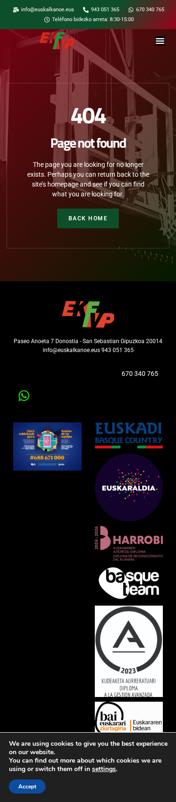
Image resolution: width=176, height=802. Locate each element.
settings (104, 769)
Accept (27, 786)
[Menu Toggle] (160, 40)
